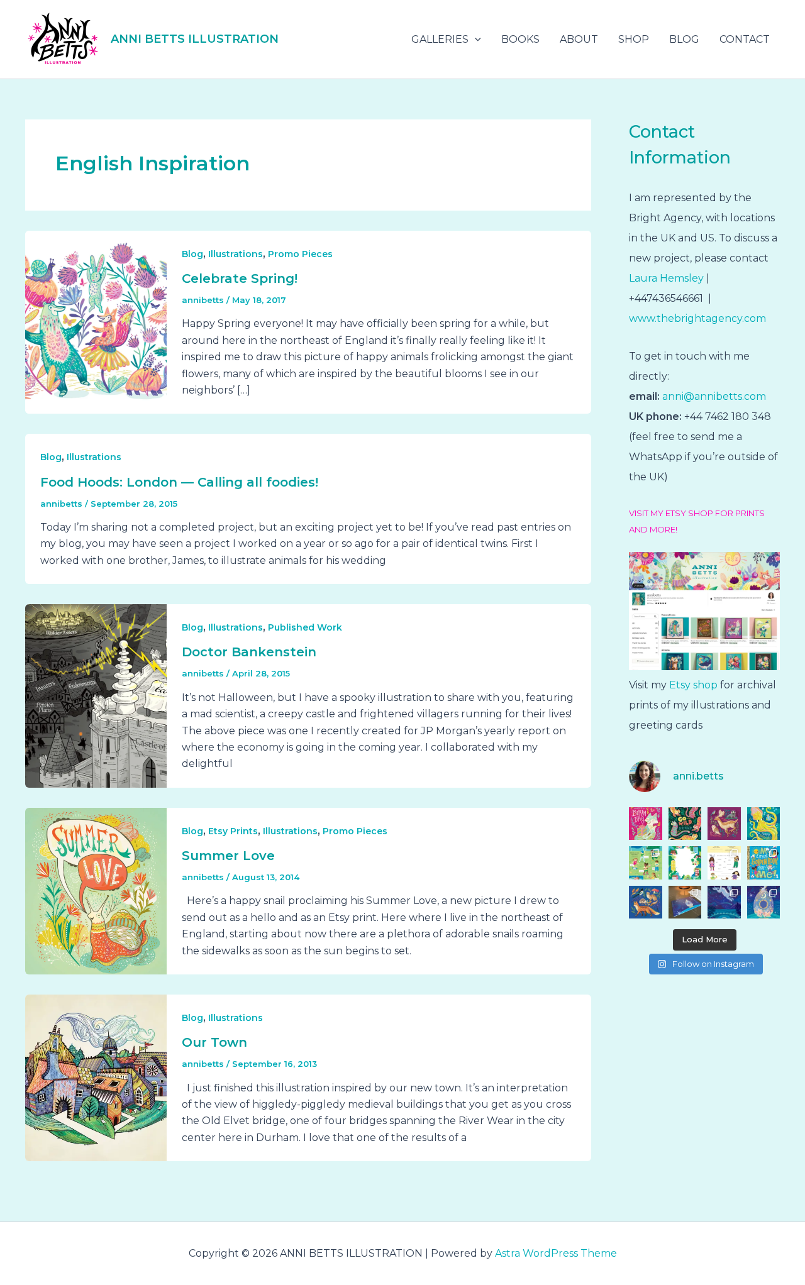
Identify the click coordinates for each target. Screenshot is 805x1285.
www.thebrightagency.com (697, 318)
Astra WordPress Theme (556, 1253)
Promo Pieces (300, 254)
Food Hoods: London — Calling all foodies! (179, 482)
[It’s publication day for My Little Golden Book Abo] (763, 863)
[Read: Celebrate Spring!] (96, 322)
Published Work (305, 627)
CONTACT (744, 39)
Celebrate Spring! (239, 278)
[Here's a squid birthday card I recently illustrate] (763, 824)
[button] (475, 39)
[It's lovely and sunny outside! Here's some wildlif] (645, 902)
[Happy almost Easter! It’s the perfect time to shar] (763, 902)
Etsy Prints (233, 831)
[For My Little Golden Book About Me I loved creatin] (685, 863)
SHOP (633, 39)
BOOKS (520, 39)
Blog (192, 254)
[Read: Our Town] (96, 1077)
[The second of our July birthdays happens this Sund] (645, 824)
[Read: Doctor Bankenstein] (96, 695)
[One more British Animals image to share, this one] (724, 824)
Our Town (214, 1042)
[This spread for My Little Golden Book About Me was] (645, 863)
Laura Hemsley (666, 278)
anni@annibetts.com (714, 396)
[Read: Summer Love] (96, 890)
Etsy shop (692, 685)
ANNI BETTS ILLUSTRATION (195, 39)
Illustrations (235, 254)
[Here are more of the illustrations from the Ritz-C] (724, 902)
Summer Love (228, 855)
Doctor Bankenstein (249, 651)
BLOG (684, 39)
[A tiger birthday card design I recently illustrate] (685, 824)
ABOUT (579, 39)
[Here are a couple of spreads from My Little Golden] (724, 863)
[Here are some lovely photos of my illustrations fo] (685, 902)
